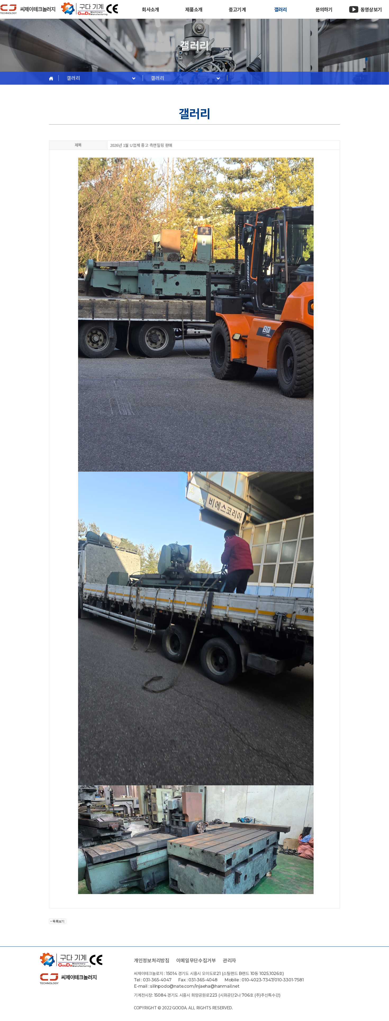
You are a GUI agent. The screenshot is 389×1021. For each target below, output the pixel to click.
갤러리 (280, 9)
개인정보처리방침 (151, 960)
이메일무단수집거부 (196, 960)
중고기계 (237, 9)
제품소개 (193, 9)
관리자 (229, 960)
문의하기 (323, 9)
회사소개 (150, 9)
